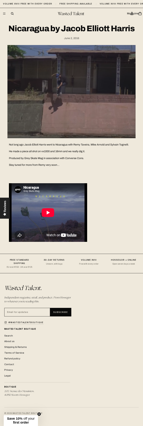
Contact (9, 364)
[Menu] (4, 13)
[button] (21, 420)
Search (8, 335)
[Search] (12, 13)
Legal (7, 375)
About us (9, 341)
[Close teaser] (39, 414)
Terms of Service (14, 352)
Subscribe (60, 312)
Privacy (8, 370)
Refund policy (12, 358)
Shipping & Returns (15, 347)
